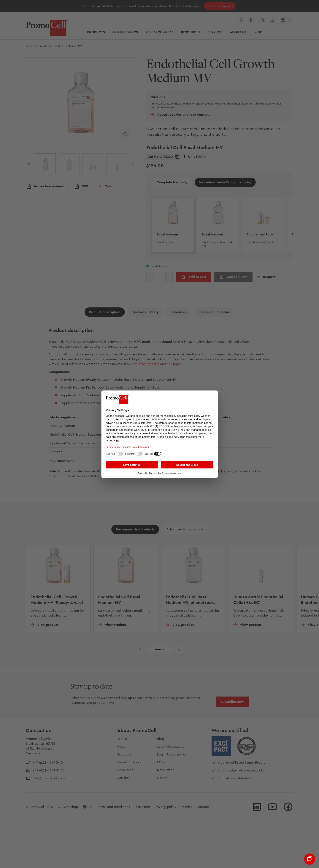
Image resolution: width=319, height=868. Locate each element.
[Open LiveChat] (309, 859)
